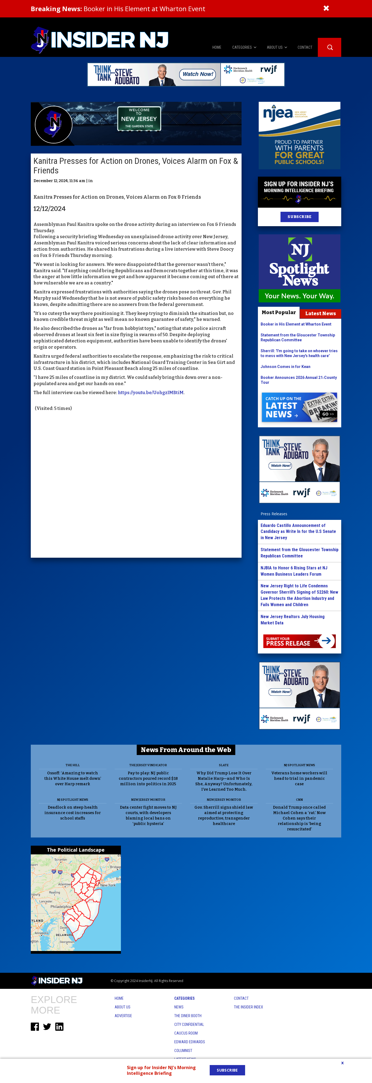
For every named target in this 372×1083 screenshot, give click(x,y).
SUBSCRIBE (299, 216)
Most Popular (279, 312)
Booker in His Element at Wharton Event (118, 8)
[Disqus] (136, 485)
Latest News (320, 314)
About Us (122, 1007)
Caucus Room (186, 1033)
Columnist (183, 1050)
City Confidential (189, 1024)
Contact (241, 998)
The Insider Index (248, 1007)
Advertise (123, 1016)
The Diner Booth (188, 1016)
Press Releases (274, 513)
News (179, 1007)
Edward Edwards (189, 1042)
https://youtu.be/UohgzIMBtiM (151, 392)
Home (119, 998)
